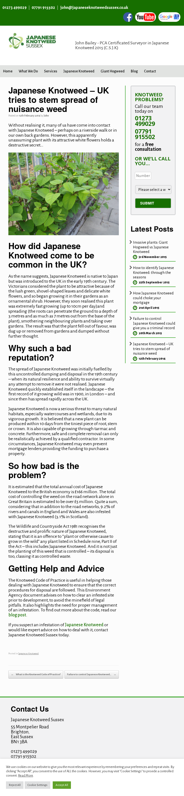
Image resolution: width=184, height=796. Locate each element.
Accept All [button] (62, 785)
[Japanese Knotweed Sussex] (32, 45)
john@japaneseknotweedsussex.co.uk (94, 8)
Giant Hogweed (113, 71)
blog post (17, 615)
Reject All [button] (15, 785)
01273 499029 (14, 8)
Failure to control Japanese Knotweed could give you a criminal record (154, 323)
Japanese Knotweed (78, 71)
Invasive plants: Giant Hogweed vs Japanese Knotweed (151, 247)
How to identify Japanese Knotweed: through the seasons (153, 272)
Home (7, 71)
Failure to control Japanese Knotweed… (91, 674)
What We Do (28, 71)
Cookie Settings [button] (37, 785)
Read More (25, 775)
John (46, 115)
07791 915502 (43, 8)
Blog (134, 71)
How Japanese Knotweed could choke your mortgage (153, 297)
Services (50, 71)
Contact (150, 71)
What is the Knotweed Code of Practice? (36, 674)
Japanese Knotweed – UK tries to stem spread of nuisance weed (153, 348)
